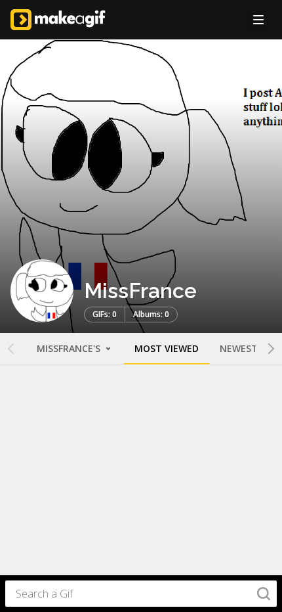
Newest (239, 348)
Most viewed (166, 348)
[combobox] (141, 593)
